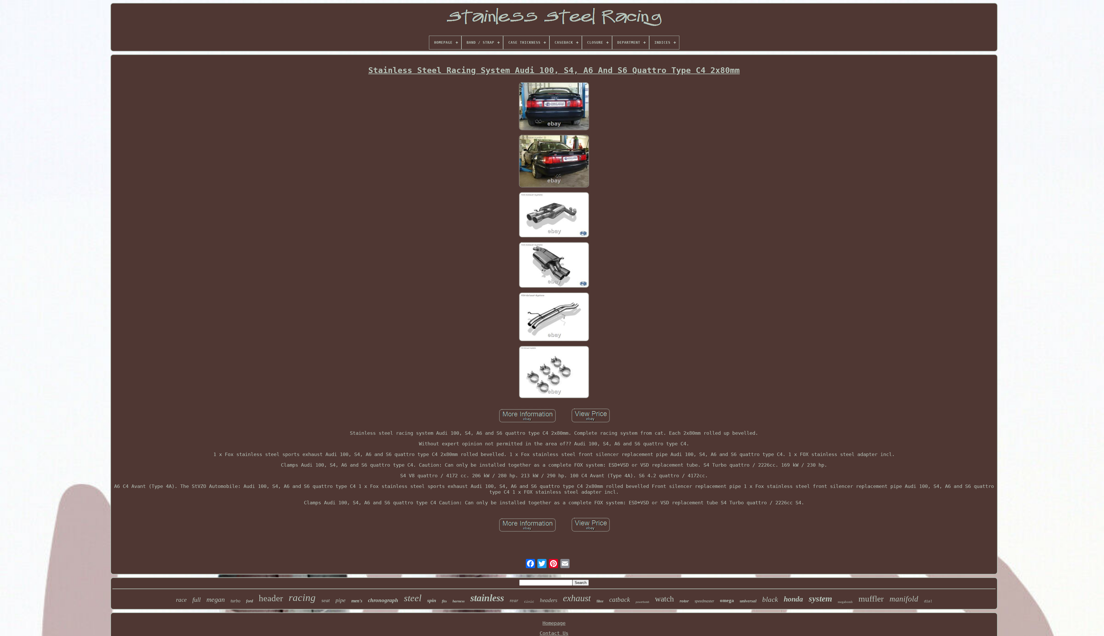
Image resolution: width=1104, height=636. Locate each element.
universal (748, 601)
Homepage (554, 623)
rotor (684, 601)
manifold (904, 599)
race (181, 599)
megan (215, 599)
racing (302, 597)
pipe (341, 600)
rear (514, 600)
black (770, 599)
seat (325, 600)
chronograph (383, 600)
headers (548, 600)
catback (619, 599)
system (820, 598)
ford (249, 601)
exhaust (577, 598)
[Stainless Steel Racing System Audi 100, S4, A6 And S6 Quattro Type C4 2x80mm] (554, 107)
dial (928, 601)
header (271, 598)
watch (664, 598)
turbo (235, 600)
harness (459, 601)
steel (412, 598)
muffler (871, 598)
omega (727, 600)
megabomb (845, 602)
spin (431, 600)
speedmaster (704, 601)
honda (793, 599)
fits (444, 601)
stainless (487, 598)
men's (356, 600)
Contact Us (554, 633)
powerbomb (642, 602)
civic (529, 602)
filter (600, 601)
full (196, 599)
